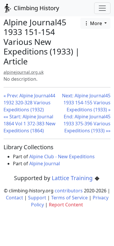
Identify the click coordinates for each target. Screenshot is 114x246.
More (96, 23)
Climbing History (35, 8)
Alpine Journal (44, 163)
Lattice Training (73, 178)
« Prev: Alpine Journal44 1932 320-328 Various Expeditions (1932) (29, 102)
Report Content (66, 204)
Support (37, 197)
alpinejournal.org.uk (24, 72)
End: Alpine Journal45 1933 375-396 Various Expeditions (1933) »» (86, 123)
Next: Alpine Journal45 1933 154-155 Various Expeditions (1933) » (86, 102)
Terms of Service (69, 197)
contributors (69, 190)
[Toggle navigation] (102, 8)
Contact (14, 197)
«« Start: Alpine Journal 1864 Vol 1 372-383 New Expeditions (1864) (30, 123)
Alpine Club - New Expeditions (62, 156)
